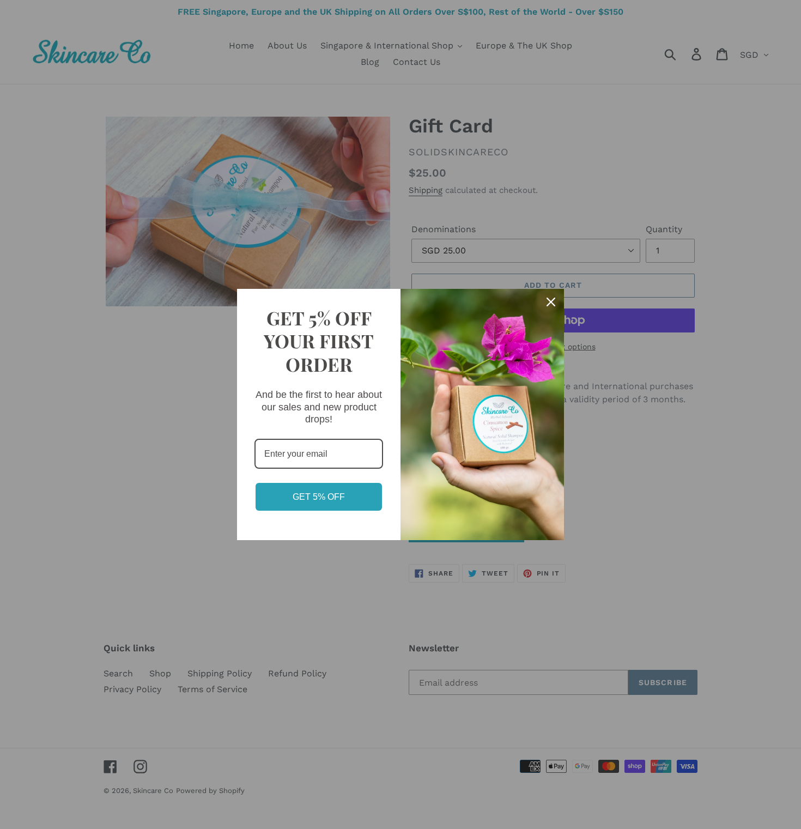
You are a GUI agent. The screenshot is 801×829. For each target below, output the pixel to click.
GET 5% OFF (319, 496)
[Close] (551, 302)
